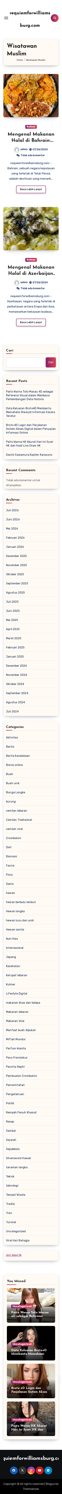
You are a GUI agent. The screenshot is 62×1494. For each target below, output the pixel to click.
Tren (9, 1213)
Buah (9, 774)
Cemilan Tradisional (19, 819)
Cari (9, 350)
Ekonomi (11, 856)
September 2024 (17, 693)
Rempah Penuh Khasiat (21, 1112)
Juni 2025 (13, 611)
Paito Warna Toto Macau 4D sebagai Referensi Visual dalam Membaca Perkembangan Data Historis (29, 395)
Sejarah (11, 1140)
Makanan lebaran (17, 1011)
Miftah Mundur (16, 1039)
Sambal (11, 1130)
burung (11, 801)
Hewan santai (15, 929)
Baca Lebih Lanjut (31, 189)
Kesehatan (13, 966)
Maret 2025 (13, 638)
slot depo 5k (14, 1255)
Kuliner (31, 126)
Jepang (11, 957)
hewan (10, 893)
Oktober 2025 (15, 574)
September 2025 (17, 583)
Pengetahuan (15, 1094)
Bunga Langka (15, 792)
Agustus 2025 (15, 592)
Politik (10, 1103)
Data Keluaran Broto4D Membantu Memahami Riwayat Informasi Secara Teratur (30, 412)
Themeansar (31, 1489)
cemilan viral (14, 829)
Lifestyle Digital (16, 993)
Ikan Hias (12, 938)
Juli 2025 (12, 601)
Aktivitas (12, 737)
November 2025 (16, 565)
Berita (10, 746)
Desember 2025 (16, 556)
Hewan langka (15, 911)
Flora (9, 874)
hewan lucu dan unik (20, 920)
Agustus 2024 (15, 702)
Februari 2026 (15, 537)
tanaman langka (17, 1167)
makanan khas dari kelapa (23, 1002)
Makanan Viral (15, 1021)
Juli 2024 (12, 711)
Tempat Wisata (15, 1194)
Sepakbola (12, 1149)
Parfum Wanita (16, 1048)
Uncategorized (16, 1231)
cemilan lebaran (16, 810)
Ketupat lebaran (16, 975)
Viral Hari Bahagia (18, 1240)
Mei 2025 (12, 620)
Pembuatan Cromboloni (21, 1075)
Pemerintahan (15, 1085)
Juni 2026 (13, 519)
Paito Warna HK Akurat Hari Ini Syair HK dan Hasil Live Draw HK (29, 443)
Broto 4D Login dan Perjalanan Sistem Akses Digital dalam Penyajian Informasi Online (31, 428)
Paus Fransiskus (16, 1057)
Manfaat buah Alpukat (21, 1030)
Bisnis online (14, 765)
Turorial (11, 1222)
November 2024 (16, 675)
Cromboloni (13, 838)
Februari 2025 (15, 647)
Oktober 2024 (15, 684)
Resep (10, 1121)
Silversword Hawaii (18, 1158)
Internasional (15, 947)
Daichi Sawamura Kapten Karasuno (29, 454)
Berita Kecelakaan (18, 755)
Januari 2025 (15, 656)
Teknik (10, 1176)
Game (10, 883)
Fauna (10, 865)
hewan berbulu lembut (21, 902)
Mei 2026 (12, 528)
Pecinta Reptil (15, 1066)
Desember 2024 (16, 665)
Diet (9, 847)
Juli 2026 (12, 510)
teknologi (12, 1185)
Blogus (50, 1484)
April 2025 (13, 629)
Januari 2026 (15, 546)
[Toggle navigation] (6, 18)
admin (24, 149)
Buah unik (12, 783)
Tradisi (10, 1204)
